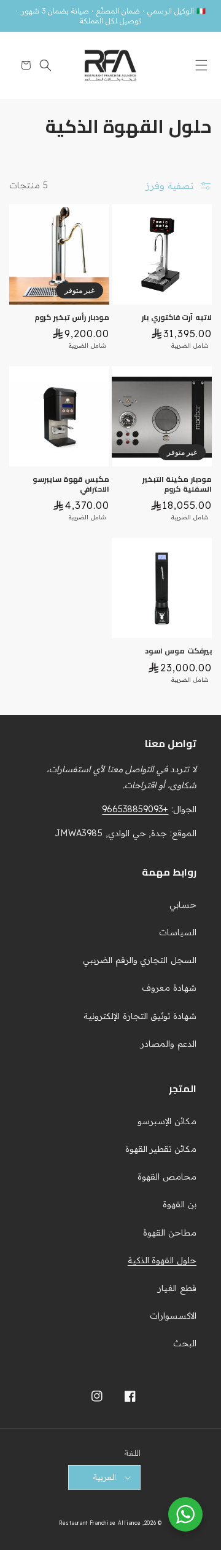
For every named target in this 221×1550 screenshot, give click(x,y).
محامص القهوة (167, 1176)
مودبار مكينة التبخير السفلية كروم (177, 483)
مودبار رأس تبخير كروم (71, 317)
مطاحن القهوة (169, 1232)
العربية (104, 1477)
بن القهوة (179, 1204)
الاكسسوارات (173, 1315)
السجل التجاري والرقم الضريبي (139, 959)
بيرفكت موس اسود (178, 651)
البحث (184, 1343)
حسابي (182, 904)
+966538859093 (135, 809)
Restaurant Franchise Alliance (100, 1523)
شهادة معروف (169, 987)
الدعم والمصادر (168, 1043)
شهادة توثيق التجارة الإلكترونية (139, 1015)
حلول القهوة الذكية (162, 1260)
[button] (198, 65)
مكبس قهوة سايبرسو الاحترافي (71, 483)
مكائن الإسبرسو (167, 1121)
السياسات (177, 932)
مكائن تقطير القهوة (160, 1148)
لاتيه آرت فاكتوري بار (177, 317)
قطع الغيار (177, 1287)
